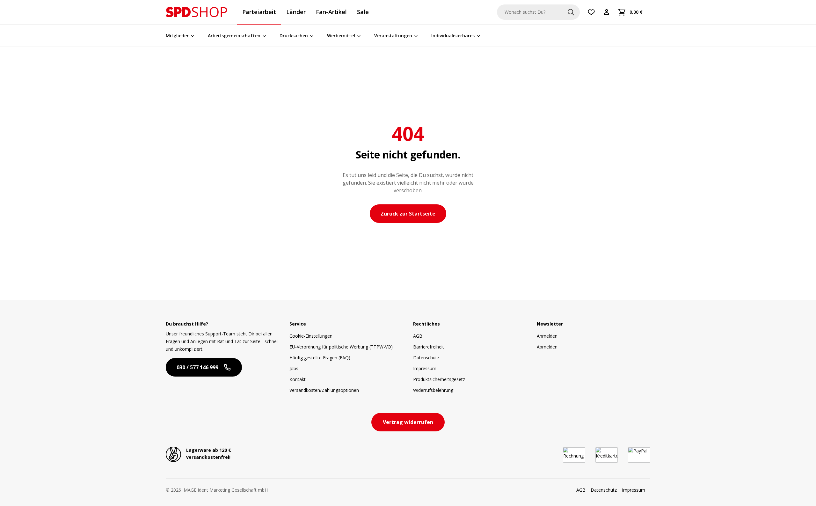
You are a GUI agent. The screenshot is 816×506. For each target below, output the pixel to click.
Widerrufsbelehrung (433, 390)
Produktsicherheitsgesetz (439, 379)
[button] (196, 12)
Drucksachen (294, 36)
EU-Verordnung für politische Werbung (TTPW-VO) (341, 347)
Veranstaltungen (393, 36)
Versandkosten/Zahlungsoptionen (324, 390)
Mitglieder (177, 36)
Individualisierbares (453, 36)
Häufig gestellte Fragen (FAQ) (319, 358)
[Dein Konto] (606, 12)
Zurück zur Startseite (408, 213)
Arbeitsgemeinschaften (234, 36)
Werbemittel (341, 36)
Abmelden (547, 347)
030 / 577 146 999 (197, 367)
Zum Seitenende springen (48, 11)
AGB (417, 336)
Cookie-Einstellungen (310, 336)
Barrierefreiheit (428, 347)
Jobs (293, 368)
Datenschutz (426, 358)
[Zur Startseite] (196, 12)
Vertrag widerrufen (408, 422)
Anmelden (547, 336)
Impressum (424, 368)
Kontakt (297, 379)
